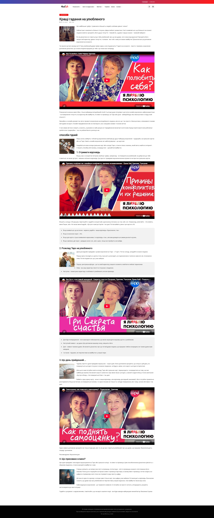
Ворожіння (64, 14)
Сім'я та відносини (88, 7)
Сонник (118, 7)
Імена (113, 7)
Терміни (107, 7)
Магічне (99, 7)
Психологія (76, 7)
